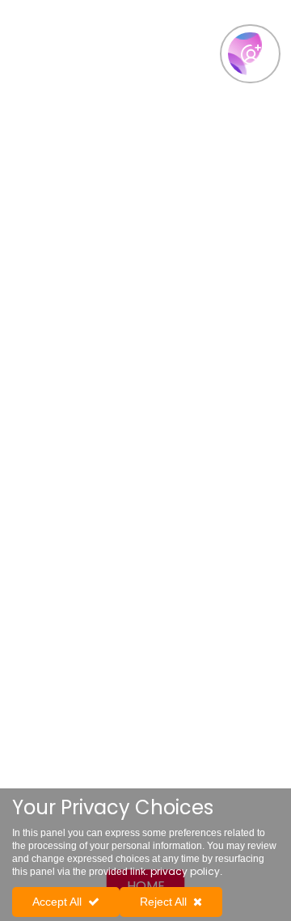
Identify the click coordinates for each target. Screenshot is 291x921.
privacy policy (185, 871)
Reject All (163, 901)
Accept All (57, 901)
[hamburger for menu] (31, 54)
